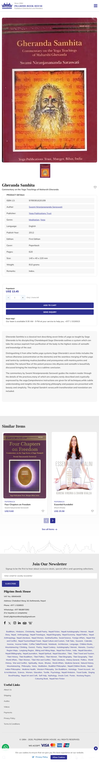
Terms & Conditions (12, 724)
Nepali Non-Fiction (57, 678)
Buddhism (10, 631)
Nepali (89, 666)
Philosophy (26, 666)
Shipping (7, 695)
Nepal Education (59, 653)
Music (40, 663)
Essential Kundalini (63, 504)
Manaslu (81, 647)
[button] (52, 520)
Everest (32, 647)
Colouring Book (41, 678)
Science (21, 672)
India (75, 650)
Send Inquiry (49, 312)
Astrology (72, 669)
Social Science (65, 638)
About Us (8, 690)
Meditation (34, 219)
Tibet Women (24, 660)
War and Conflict (20, 663)
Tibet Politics (39, 657)
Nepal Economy (68, 634)
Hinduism (20, 631)
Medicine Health (28, 669)
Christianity (29, 631)
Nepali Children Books (77, 666)
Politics (83, 660)
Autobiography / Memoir (67, 647)
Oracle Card (63, 675)
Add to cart (49, 305)
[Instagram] (14, 623)
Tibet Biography (65, 657)
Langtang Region (26, 650)
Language (74, 644)
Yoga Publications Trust (40, 213)
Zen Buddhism (61, 669)
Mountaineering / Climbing (16, 647)
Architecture (63, 644)
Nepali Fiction (54, 631)
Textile (46, 672)
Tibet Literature (58, 660)
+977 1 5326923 (16, 605)
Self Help (43, 675)
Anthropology (22, 634)
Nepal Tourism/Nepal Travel (29, 641)
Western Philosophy (45, 669)
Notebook (52, 644)
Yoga (42, 219)
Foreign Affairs (78, 638)
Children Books (86, 644)
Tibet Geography (80, 657)
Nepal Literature (23, 638)
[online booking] (55, 745)
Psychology (55, 672)
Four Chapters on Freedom (18, 504)
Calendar (88, 641)
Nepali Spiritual (45, 653)
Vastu (34, 666)
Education (38, 672)
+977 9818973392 (21, 609)
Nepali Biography (54, 634)
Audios (7, 701)
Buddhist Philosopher (57, 666)
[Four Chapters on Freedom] (24, 465)
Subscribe (10, 583)
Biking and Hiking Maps (45, 650)
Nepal (13, 634)
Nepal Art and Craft (29, 675)
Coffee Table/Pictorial (38, 644)
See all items (48, 529)
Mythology (52, 675)
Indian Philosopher (12, 669)
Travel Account (84, 669)
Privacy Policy (9, 718)
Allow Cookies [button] (59, 757)
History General (72, 660)
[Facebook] (5, 623)
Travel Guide (81, 672)
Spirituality (32, 663)
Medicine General (72, 663)
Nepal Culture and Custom (53, 641)
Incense (10, 644)
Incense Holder (21, 644)
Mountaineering (13, 666)
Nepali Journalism (30, 653)
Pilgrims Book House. (45, 739)
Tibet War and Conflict (40, 660)
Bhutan (48, 663)
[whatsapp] (5, 748)
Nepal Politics (81, 634)
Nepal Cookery (49, 647)
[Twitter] (9, 623)
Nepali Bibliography (13, 653)
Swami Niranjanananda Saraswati (45, 207)
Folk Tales (70, 641)
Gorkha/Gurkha (51, 638)
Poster (72, 675)
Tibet (70, 653)
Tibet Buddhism (25, 657)
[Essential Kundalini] (74, 465)
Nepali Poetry (41, 631)
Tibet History (12, 657)
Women (29, 672)
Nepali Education (85, 650)
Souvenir (79, 641)
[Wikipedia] (30, 623)
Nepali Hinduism (68, 672)
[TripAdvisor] (25, 623)
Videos (7, 707)
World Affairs (57, 663)
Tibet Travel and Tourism (83, 653)
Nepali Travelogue (37, 634)
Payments (8, 712)
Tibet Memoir (51, 657)
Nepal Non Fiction (63, 650)
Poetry (39, 647)
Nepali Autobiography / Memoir (74, 631)
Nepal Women (37, 638)
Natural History (87, 663)
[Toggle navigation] (94, 6)
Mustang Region (83, 675)
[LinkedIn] (19, 623)
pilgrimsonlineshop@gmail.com (22, 616)
